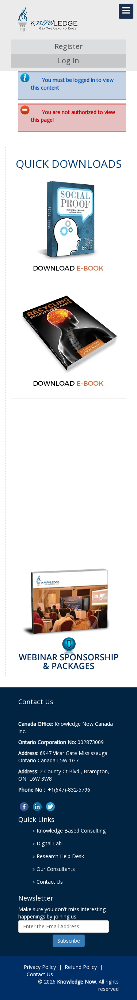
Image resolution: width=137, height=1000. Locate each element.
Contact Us (50, 881)
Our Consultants (56, 868)
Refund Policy (81, 966)
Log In (68, 60)
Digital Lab (49, 843)
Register (68, 46)
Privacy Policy (40, 966)
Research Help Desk (60, 856)
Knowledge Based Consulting (71, 830)
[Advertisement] (68, 483)
